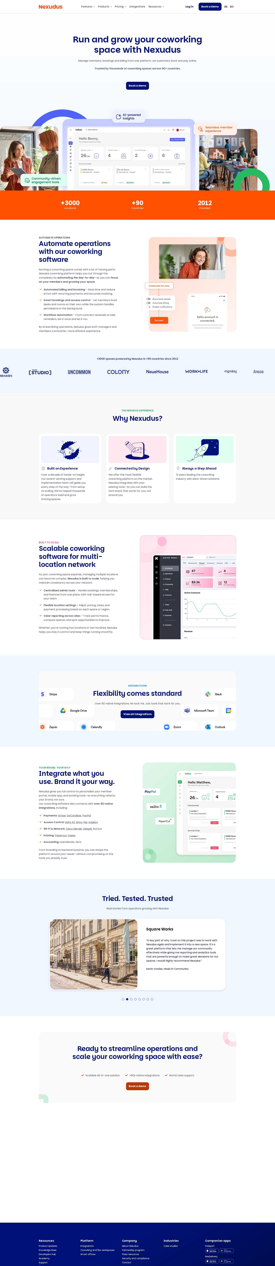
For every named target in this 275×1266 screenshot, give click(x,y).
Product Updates (48, 1246)
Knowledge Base (47, 1250)
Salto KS (70, 822)
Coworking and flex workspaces (98, 1250)
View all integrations (137, 714)
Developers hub (47, 1254)
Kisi (85, 822)
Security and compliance (135, 1258)
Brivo (79, 822)
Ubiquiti (87, 829)
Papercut (61, 835)
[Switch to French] (232, 6)
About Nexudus (130, 1246)
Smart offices (88, 1254)
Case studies (171, 1246)
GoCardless (74, 815)
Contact (126, 1262)
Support (43, 1262)
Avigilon (93, 822)
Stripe (62, 815)
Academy (44, 1258)
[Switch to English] (226, 6)
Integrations (137, 6)
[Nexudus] (50, 7)
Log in (190, 6)
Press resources (130, 1254)
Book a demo (210, 6)
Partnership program (133, 1250)
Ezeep (71, 835)
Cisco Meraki (74, 829)
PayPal (86, 815)
